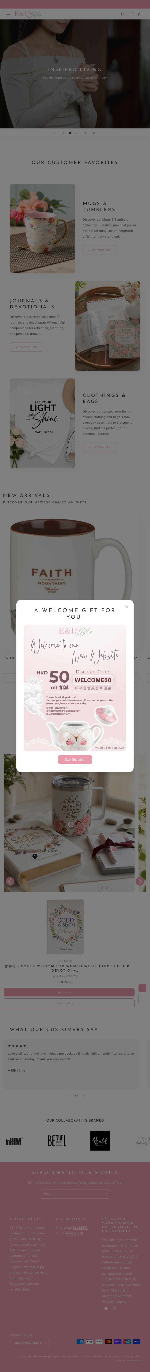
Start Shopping (75, 759)
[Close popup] (126, 607)
